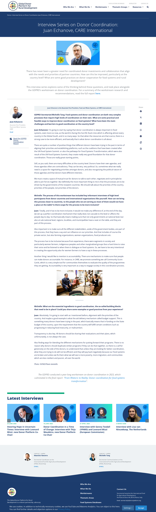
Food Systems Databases (116, 3)
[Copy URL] (141, 143)
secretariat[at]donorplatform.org (131, 500)
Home (9, 15)
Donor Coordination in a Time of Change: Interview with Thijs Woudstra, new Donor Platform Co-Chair (60, 430)
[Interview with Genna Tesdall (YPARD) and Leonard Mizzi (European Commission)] (96, 413)
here (97, 93)
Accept (141, 508)
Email (11, 132)
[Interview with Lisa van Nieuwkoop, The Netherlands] (132, 413)
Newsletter (132, 3)
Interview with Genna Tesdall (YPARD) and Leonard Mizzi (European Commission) (95, 429)
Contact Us (144, 3)
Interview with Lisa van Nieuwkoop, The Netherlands (131, 428)
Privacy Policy (64, 509)
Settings (127, 508)
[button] (147, 8)
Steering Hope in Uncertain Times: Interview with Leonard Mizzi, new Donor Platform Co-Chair (23, 430)
